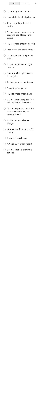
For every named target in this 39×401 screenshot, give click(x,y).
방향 (24, 3)
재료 (14, 3)
